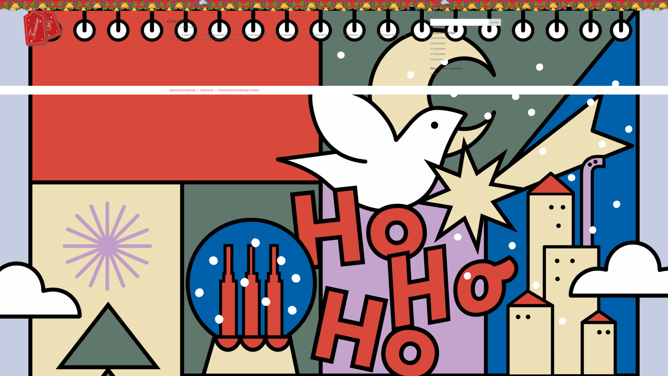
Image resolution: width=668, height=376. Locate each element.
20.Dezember (438, 59)
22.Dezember (438, 48)
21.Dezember (438, 54)
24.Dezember (438, 38)
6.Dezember (180, 21)
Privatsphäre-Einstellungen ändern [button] (238, 90)
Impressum (206, 90)
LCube (175, 27)
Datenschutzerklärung (182, 90)
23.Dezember (438, 43)
